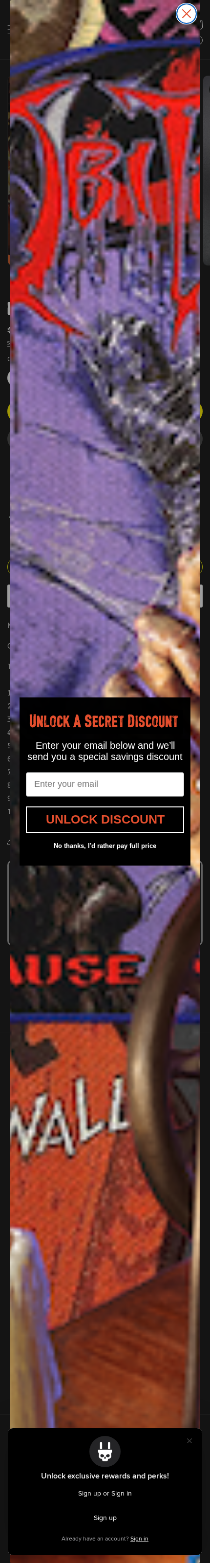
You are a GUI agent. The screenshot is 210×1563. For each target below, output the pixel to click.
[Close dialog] (186, 13)
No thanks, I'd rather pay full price (105, 845)
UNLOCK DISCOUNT (105, 819)
